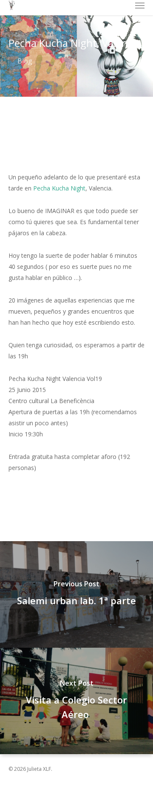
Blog (24, 61)
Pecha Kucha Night (59, 188)
